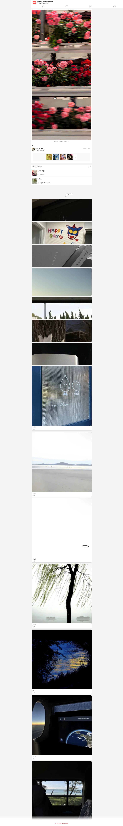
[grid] (62, 512)
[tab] (67, 6)
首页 (43, 6)
